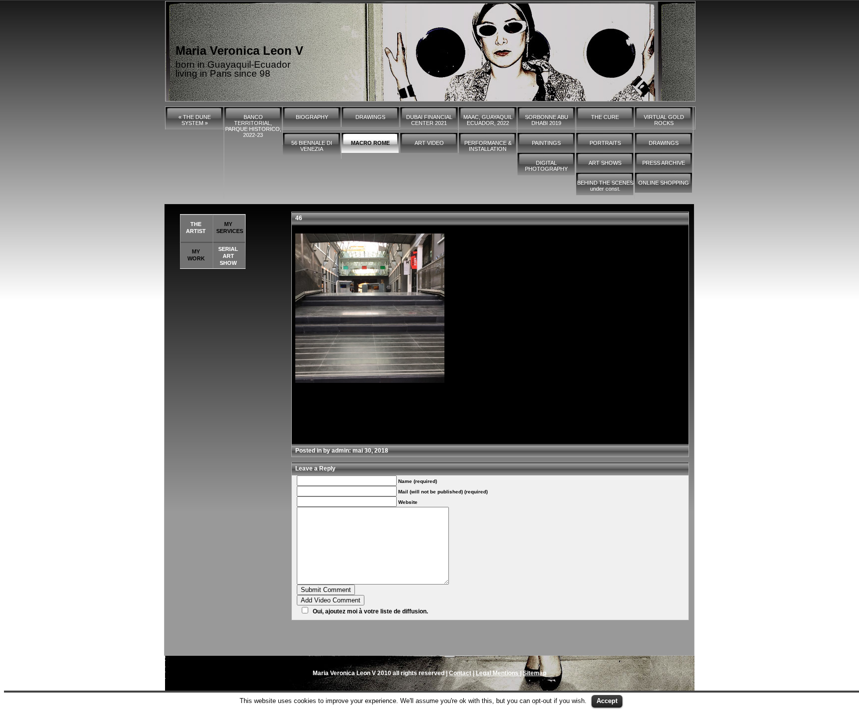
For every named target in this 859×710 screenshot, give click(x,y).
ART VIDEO (429, 143)
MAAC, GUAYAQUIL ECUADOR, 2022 (488, 120)
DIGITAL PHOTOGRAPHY (546, 166)
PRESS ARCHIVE (663, 163)
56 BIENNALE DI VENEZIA (311, 146)
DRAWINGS (370, 117)
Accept (607, 701)
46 (298, 218)
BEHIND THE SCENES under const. (605, 186)
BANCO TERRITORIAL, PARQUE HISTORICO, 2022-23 (253, 126)
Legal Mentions (498, 673)
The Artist (196, 227)
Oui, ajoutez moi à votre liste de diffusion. (370, 611)
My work (196, 254)
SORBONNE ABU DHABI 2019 (546, 120)
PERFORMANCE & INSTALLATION (488, 146)
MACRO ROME (370, 143)
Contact (460, 673)
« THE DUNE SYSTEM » (194, 120)
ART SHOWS (605, 163)
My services (229, 227)
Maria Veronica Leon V (239, 50)
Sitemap (534, 673)
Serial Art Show (228, 256)
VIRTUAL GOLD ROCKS (664, 120)
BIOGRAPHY (312, 117)
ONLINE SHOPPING (663, 183)
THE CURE (605, 117)
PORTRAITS (605, 143)
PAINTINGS (546, 143)
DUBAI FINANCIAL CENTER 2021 (429, 120)
